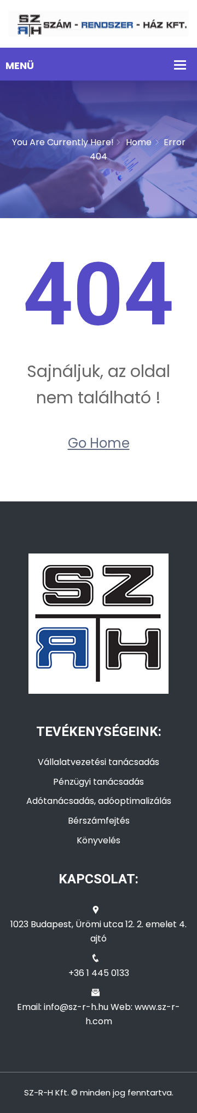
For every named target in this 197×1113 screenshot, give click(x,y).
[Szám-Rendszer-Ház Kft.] (98, 23)
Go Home (99, 443)
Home (139, 142)
